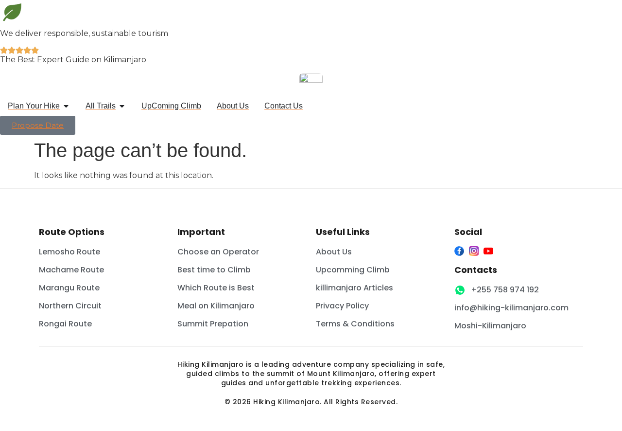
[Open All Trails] (122, 106)
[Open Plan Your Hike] (66, 106)
